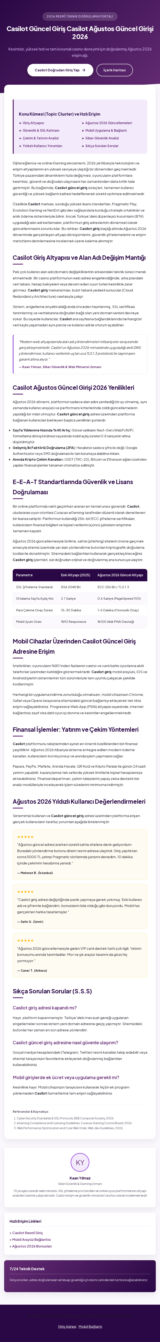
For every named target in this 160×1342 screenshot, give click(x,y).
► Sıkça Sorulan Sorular (100, 146)
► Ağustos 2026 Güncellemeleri (107, 123)
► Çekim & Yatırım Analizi (39, 138)
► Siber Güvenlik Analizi (100, 138)
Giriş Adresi (67, 1326)
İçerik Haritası (115, 70)
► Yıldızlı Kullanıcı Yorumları (40, 146)
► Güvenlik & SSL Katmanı (39, 130)
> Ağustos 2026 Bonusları (31, 1246)
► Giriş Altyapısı (31, 123)
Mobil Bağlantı (90, 1326)
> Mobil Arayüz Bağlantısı (30, 1239)
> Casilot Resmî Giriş (26, 1233)
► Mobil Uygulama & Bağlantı (104, 130)
